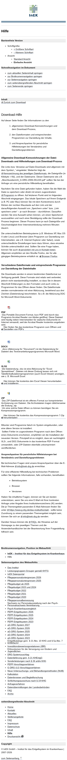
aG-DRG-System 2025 (18, 631)
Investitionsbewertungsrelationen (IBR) (26, 646)
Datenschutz (13, 727)
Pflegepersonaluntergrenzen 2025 (24, 581)
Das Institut (13, 567)
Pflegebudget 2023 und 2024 (21, 587)
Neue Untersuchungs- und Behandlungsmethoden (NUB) (35, 671)
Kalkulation (12, 674)
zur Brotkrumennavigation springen (24, 76)
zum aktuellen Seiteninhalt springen (25, 73)
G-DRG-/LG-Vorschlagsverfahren (23, 668)
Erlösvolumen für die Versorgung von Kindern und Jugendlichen (32, 650)
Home (10, 707)
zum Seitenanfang (10, 758)
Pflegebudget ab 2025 (18, 584)
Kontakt (11, 710)
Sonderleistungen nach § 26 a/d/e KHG (26, 661)
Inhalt (10, 730)
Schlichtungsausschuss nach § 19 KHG (26, 681)
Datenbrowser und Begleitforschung (25, 677)
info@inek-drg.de (25, 466)
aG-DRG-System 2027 (18, 625)
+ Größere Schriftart (24, 49)
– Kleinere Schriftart (23, 52)
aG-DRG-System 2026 (18, 628)
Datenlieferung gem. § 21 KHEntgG (24, 658)
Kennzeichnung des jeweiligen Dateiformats (25, 173)
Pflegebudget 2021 (16, 594)
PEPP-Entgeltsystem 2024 (20, 618)
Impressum (13, 723)
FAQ (9, 690)
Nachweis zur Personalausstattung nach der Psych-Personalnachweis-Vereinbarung (32, 604)
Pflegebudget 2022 (16, 590)
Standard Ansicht (22, 59)
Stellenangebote (15, 717)
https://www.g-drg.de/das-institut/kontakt (29, 510)
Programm (9, 195)
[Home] (33, 10)
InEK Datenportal (15, 574)
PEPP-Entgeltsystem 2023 (20, 622)
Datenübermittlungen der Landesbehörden (28, 687)
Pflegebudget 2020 (16, 597)
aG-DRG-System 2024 (18, 635)
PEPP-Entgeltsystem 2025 (20, 615)
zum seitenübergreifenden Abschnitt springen (29, 83)
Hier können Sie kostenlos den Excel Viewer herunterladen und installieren (32, 382)
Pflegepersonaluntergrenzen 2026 (24, 577)
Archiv (10, 694)
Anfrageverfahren (16, 684)
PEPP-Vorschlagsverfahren (20, 664)
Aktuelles (11, 713)
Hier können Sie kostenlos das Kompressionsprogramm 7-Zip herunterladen (34, 416)
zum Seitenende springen (20, 86)
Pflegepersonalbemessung (20, 600)
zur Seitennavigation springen (22, 80)
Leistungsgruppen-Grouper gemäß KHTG (28, 571)
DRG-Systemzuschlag (18, 654)
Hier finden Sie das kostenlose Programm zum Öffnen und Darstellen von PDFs (32, 328)
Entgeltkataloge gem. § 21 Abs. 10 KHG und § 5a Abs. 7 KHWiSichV (35, 642)
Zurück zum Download (15, 102)
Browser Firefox (49, 256)
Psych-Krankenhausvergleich (21, 608)
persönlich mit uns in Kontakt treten (38, 250)
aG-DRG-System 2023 (18, 638)
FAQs (33, 522)
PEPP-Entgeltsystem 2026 (20, 612)
